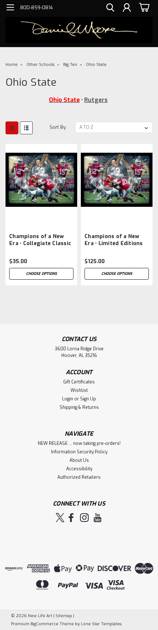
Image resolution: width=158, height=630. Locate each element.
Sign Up (88, 399)
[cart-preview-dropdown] (143, 7)
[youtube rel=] (97, 517)
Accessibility (79, 469)
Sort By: (58, 127)
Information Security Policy (79, 452)
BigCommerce (44, 624)
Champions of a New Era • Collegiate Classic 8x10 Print (40, 240)
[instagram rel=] (84, 517)
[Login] (126, 8)
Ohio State (96, 64)
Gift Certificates (79, 382)
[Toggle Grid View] (12, 127)
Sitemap (63, 616)
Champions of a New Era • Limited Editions (114, 240)
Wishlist (79, 390)
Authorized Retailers (79, 477)
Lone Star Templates (101, 624)
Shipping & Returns (79, 407)
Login (67, 399)
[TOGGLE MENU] (10, 8)
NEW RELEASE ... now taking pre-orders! (79, 443)
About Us (79, 460)
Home (12, 64)
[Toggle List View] (26, 127)
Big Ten (70, 64)
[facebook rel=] (71, 517)
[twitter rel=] (60, 517)
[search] (110, 8)
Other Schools (40, 64)
